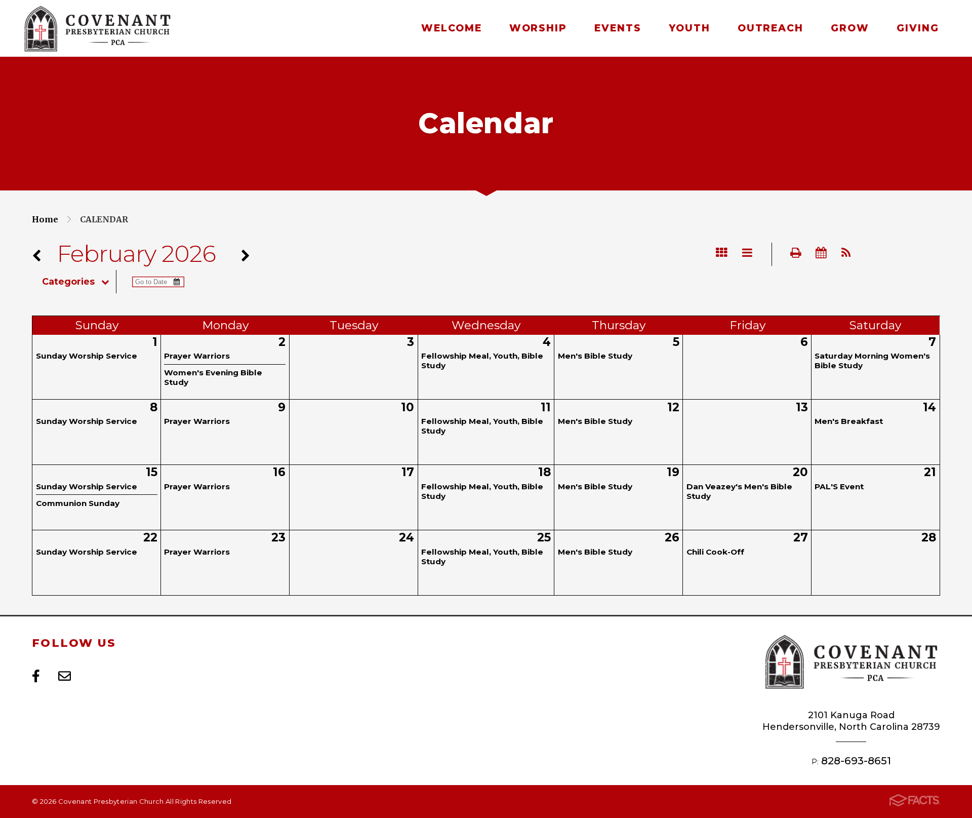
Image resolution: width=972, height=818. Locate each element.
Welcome (451, 28)
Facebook (36, 676)
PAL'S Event (839, 486)
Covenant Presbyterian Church (97, 29)
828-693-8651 (856, 760)
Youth (689, 28)
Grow (850, 28)
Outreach (770, 28)
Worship (538, 28)
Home (45, 219)
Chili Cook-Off (715, 552)
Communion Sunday (77, 503)
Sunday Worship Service (86, 356)
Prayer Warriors (197, 356)
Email (64, 676)
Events (617, 28)
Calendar (104, 219)
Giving (918, 28)
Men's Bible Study (595, 356)
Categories (68, 281)
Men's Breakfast (849, 421)
